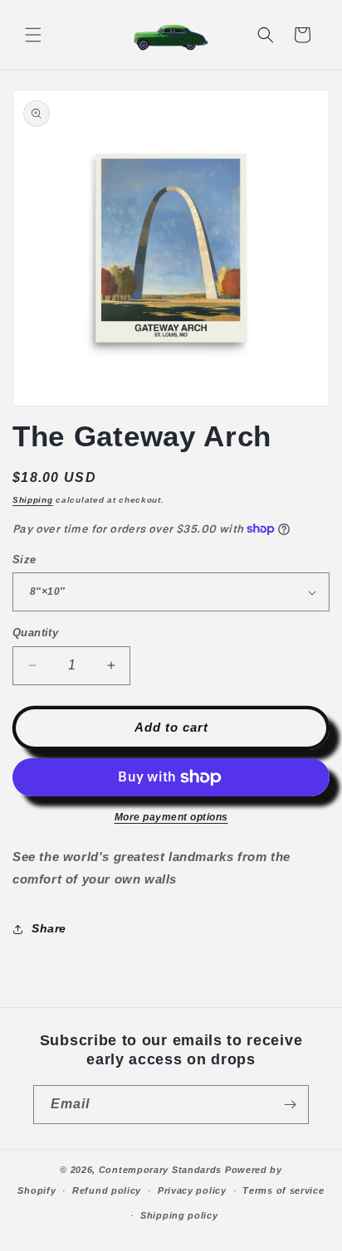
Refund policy (106, 1190)
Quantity (35, 632)
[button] (33, 35)
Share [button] (49, 928)
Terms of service (283, 1190)
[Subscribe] (289, 1104)
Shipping (32, 499)
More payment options (171, 817)
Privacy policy (192, 1190)
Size (24, 559)
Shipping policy (179, 1215)
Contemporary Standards (160, 1170)
